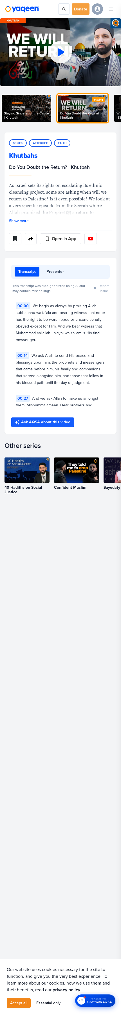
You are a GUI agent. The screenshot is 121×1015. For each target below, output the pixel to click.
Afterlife (40, 143)
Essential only (48, 1003)
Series (18, 143)
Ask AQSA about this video (45, 422)
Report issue (104, 288)
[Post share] (31, 238)
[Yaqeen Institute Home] (22, 9)
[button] (60, 52)
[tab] (27, 272)
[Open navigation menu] (110, 9)
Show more (19, 221)
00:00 (23, 306)
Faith (62, 143)
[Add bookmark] (15, 238)
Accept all (18, 1003)
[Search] (64, 9)
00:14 (22, 355)
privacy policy (66, 990)
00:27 (22, 398)
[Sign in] (97, 9)
